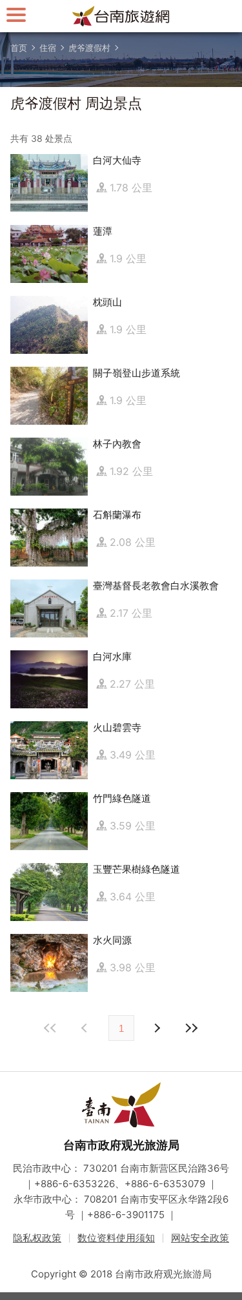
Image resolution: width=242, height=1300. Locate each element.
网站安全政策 (200, 1238)
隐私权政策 (37, 1238)
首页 (18, 48)
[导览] (16, 14)
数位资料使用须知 (116, 1238)
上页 (157, 1028)
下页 (86, 1028)
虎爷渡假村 (89, 48)
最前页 (51, 1028)
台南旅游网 (121, 16)
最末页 (192, 1028)
